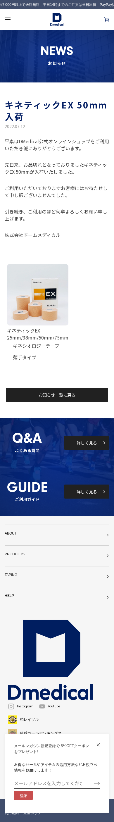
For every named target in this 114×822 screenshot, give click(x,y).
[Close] (100, 742)
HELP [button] (9, 596)
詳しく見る (87, 443)
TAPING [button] (11, 575)
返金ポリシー (33, 813)
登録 (23, 795)
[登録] (92, 783)
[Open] (13, 19)
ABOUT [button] (11, 533)
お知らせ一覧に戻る (57, 395)
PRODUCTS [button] (15, 554)
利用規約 (12, 813)
